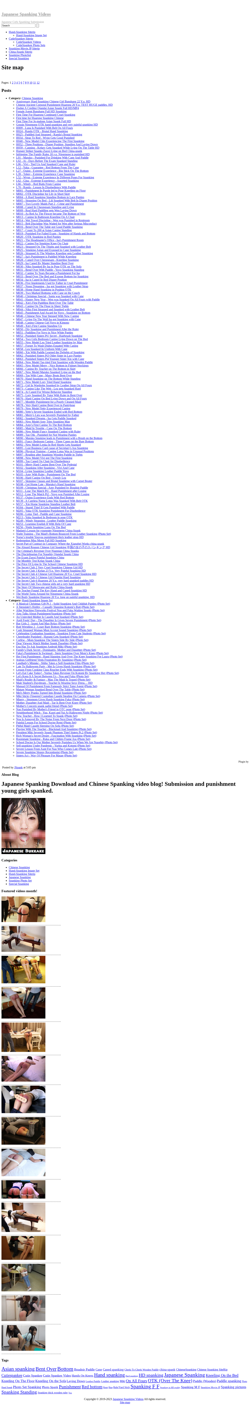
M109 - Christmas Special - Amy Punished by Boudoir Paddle (52, 487)
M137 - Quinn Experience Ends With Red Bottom (45, 497)
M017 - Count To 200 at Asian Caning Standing (44, 230)
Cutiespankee (11, 1375)
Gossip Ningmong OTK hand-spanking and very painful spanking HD (57, 124)
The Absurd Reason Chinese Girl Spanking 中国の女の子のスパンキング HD (63, 547)
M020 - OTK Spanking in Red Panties (38, 236)
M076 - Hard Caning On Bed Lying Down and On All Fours (51, 398)
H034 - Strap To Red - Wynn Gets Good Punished (45, 137)
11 (34, 82)
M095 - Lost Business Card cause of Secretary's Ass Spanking (52, 448)
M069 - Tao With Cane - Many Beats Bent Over (44, 375)
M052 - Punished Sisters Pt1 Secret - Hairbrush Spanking (49, 335)
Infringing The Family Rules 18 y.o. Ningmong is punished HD (53, 154)
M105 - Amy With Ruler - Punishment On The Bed (46, 474)
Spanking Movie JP (210, 1387)
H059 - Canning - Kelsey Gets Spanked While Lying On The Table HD (57, 147)
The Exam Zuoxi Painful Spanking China (40, 557)
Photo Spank (50, 1387)
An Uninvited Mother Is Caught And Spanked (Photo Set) (49, 616)
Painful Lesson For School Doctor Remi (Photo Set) (46, 722)
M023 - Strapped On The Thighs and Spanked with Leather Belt (53, 246)
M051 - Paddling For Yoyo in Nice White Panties (44, 332)
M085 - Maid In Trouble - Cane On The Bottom (44, 428)
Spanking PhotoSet (20, 55)
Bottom (65, 1369)
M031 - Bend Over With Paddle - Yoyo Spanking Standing (50, 269)
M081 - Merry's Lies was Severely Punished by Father (47, 415)
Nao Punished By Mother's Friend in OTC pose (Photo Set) (50, 709)
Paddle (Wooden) (204, 1381)
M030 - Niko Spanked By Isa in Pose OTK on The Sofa (48, 266)
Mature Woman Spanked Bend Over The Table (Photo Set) (50, 689)
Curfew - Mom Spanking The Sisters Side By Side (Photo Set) (52, 640)
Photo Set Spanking (27, 1387)
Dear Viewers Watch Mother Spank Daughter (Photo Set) (49, 643)
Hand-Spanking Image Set (31, 35)
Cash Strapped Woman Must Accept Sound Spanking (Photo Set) (54, 630)
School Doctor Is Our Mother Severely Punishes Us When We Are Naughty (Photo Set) (67, 742)
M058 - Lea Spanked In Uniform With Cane (41, 349)
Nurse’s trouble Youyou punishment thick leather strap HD (50, 537)
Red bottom (92, 1386)
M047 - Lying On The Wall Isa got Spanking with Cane (48, 319)
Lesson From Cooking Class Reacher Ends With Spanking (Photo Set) (57, 669)
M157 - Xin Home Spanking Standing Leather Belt (45, 504)
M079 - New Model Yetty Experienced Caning (43, 408)
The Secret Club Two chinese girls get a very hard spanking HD (53, 583)
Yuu (70, 1393)
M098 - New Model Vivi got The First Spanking (44, 457)
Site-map (125, 1402)
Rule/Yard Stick (121, 1387)
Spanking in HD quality (170, 1387)
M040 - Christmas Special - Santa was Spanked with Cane (50, 296)
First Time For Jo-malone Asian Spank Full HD (43, 121)
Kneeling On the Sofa (50, 1381)
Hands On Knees (82, 1375)
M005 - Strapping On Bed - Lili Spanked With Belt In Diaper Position (56, 200)
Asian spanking (18, 1369)
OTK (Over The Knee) (170, 1380)
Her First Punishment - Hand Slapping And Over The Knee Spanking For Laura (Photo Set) (69, 656)
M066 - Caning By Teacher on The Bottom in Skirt (45, 368)
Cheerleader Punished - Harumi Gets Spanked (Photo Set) (49, 636)
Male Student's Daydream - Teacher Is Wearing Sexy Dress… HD (54, 682)
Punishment (70, 1386)
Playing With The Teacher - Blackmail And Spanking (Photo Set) (54, 729)
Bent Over (46, 1369)
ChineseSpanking (186, 1369)
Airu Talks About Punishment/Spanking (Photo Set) (46, 613)
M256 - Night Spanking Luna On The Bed (41, 527)
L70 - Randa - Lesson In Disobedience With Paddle (46, 187)
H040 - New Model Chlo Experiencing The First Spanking (50, 141)
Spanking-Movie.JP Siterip (24, 48)
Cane (99, 1369)
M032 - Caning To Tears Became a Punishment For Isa (48, 273)
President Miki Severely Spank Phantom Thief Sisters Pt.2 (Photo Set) (56, 732)
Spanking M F (190, 1387)
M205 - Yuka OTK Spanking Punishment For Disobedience (50, 510)
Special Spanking (19, 58)
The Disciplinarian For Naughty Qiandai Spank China (47, 554)
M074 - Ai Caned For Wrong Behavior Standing (44, 391)
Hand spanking (109, 1375)
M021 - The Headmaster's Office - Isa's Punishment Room (50, 240)
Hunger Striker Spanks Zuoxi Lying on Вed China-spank (49, 151)
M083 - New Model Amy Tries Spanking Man (43, 421)
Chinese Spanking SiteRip (212, 1369)
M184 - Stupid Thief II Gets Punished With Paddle (45, 507)
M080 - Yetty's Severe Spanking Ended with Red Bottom (49, 411)
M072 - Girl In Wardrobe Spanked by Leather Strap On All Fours (54, 385)
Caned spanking (113, 1369)
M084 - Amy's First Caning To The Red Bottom (44, 424)
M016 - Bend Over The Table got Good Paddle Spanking (49, 226)
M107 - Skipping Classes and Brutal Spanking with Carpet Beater (54, 481)
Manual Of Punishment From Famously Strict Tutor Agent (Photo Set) (56, 686)
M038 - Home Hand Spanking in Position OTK (43, 289)
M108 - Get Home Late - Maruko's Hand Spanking (45, 484)
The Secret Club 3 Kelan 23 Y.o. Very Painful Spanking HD (51, 570)
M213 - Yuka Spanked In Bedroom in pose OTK (44, 517)
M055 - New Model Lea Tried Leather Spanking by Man (49, 342)
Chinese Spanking (32, 98)
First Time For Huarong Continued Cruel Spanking (45, 114)
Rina (111, 1387)
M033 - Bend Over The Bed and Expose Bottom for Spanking (52, 276)
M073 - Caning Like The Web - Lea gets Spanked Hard (48, 388)
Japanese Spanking (20, 877)
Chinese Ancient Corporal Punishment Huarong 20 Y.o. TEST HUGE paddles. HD (64, 104)
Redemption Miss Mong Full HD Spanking (41, 540)
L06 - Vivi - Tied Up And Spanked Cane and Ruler (45, 164)
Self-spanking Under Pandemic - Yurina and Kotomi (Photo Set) (53, 745)
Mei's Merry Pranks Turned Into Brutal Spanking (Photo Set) (51, 692)
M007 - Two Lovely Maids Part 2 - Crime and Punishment (50, 203)
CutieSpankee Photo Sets (30, 45)
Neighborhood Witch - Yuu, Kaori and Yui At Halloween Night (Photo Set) (59, 712)
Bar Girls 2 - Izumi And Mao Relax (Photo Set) (43, 623)
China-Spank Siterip (20, 51)
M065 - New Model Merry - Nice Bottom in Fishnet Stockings (52, 365)
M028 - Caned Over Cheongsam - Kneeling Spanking (47, 259)
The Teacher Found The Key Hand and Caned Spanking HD (51, 590)
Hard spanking (132, 1376)
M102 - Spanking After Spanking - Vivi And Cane (45, 467)
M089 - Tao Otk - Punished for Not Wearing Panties (46, 434)
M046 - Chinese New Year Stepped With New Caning (47, 316)
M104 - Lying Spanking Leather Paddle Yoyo (42, 471)
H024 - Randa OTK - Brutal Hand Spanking (42, 131)
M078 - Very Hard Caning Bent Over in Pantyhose (45, 405)
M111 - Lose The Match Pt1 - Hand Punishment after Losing (51, 490)
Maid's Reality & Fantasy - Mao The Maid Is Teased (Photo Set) (53, 679)
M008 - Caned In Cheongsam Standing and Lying (45, 207)
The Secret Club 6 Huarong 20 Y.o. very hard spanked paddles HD (55, 580)
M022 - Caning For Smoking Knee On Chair (42, 243)
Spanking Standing (19, 1391)
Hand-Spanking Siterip (22, 32)
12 (38, 82)
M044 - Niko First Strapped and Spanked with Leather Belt (50, 309)
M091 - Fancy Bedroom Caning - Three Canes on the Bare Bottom (55, 441)
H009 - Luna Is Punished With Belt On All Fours (44, 127)
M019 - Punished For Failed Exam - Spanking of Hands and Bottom (55, 233)
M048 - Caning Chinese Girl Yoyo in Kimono (42, 322)
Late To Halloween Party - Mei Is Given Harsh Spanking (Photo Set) (56, 666)
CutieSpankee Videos (28, 41)
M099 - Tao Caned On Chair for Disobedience (43, 461)
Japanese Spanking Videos (26, 14)
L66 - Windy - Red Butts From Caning (38, 184)
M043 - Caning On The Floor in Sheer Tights (42, 306)
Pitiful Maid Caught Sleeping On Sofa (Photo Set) (45, 725)
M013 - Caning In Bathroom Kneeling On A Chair (45, 217)
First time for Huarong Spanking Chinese (40, 118)
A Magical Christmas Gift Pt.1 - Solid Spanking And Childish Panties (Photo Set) (63, 603)
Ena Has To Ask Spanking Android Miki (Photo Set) (46, 646)
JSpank (18, 767)
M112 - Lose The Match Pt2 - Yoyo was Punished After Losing (52, 494)
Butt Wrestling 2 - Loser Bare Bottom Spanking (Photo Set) (50, 626)
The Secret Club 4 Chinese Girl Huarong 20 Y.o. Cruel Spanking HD (56, 574)
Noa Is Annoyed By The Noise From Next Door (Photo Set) (51, 719)
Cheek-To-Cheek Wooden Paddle (141, 1369)
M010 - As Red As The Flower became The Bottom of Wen (50, 213)
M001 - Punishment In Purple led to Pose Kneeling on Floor (51, 190)
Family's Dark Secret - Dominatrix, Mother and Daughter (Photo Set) (56, 649)
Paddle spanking (229, 1381)
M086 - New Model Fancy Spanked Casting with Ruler (48, 431)
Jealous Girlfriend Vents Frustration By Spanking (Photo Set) (51, 659)
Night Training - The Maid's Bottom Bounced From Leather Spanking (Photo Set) (63, 533)
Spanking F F (144, 1386)
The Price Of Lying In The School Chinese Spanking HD (49, 564)
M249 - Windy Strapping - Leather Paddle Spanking (46, 520)
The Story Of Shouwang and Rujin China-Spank (44, 587)
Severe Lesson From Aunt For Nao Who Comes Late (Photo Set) (54, 748)
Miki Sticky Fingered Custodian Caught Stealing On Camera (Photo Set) (58, 696)
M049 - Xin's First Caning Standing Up (39, 325)
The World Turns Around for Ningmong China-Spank (47, 593)
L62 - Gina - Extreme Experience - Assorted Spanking (47, 180)
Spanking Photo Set (20, 880)
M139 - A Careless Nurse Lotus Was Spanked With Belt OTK (52, 500)
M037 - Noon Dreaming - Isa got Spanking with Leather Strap (52, 286)
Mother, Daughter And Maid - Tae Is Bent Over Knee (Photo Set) (54, 702)
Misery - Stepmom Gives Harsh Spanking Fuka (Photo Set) (50, 699)
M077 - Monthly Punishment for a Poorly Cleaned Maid (48, 401)
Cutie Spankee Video (57, 1375)
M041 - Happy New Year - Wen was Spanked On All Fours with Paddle (58, 299)
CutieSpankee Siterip (21, 38)
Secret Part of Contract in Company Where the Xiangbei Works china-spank (60, 543)
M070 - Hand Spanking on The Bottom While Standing (48, 378)
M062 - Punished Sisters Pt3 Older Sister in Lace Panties (49, 355)
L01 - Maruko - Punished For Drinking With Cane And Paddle (52, 157)
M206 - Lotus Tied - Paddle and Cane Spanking (44, 514)
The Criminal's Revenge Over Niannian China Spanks (47, 550)
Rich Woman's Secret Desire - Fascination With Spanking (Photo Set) (56, 735)
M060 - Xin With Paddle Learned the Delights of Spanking (50, 352)
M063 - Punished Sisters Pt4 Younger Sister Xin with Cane (50, 358)
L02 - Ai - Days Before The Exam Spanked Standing (47, 160)
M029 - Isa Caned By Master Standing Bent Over (45, 263)
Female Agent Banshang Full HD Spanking (41, 111)
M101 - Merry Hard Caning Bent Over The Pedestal (46, 464)
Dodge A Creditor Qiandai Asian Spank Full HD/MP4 (47, 108)
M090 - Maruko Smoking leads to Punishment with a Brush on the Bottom (59, 438)
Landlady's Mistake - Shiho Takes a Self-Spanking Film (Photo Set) (55, 663)
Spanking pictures (233, 1387)
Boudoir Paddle (84, 1369)
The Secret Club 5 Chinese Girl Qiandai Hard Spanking (48, 577)
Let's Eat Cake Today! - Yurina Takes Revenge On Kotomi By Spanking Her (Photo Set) (67, 673)
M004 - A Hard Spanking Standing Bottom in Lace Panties (50, 197)
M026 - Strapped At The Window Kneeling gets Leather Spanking (54, 253)
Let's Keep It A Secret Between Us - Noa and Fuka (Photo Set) (52, 676)
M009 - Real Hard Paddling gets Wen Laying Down (46, 210)
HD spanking (151, 1375)
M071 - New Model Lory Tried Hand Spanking (43, 382)
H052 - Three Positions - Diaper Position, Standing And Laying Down (57, 144)
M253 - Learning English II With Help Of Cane (43, 523)
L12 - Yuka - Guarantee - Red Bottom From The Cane (47, 167)
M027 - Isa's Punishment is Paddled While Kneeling (46, 256)
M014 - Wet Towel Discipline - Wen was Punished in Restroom (53, 220)
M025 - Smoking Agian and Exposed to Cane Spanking (48, 250)
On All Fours (136, 1380)
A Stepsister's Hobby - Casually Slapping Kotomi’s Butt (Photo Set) (55, 607)
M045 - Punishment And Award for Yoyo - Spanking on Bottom (53, 312)
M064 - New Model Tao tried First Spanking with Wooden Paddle (54, 362)
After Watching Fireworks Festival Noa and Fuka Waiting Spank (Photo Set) (60, 610)
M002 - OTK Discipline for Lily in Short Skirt (43, 193)
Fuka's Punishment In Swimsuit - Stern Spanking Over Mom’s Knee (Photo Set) (62, 653)
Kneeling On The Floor (18, 1381)
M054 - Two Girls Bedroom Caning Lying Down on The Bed (52, 339)
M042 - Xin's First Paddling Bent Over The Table (45, 302)
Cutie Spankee (32, 1375)
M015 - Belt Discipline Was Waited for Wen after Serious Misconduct (56, 223)
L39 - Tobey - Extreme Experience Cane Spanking (45, 174)
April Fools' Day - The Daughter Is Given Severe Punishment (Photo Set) (58, 620)
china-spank (167, 1369)
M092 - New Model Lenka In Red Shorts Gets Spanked (48, 444)
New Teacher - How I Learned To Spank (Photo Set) (46, 715)
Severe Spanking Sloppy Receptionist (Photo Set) (44, 752)
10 (30, 82)
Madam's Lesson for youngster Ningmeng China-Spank (48, 530)
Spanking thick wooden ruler (53, 1392)
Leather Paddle (93, 1381)
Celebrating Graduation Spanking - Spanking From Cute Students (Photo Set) (61, 633)
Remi (105, 1387)
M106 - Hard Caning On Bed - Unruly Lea (41, 477)
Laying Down (76, 1381)
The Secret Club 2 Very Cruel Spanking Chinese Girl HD (49, 567)
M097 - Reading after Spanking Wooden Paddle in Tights (49, 454)
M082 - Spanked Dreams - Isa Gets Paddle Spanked (46, 418)
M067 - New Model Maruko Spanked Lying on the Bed (48, 372)
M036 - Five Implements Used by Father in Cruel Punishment (51, 283)
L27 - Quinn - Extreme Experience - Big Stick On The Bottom (52, 170)
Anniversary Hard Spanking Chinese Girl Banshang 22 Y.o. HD (53, 101)
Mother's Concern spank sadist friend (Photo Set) (44, 706)
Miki (122, 1381)
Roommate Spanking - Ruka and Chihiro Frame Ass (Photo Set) (53, 739)
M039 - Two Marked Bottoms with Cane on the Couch (48, 292)
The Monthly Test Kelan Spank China (38, 560)
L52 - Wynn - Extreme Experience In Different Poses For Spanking (55, 177)
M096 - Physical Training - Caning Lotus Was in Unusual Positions (55, 451)
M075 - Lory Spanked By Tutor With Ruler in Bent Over (49, 395)
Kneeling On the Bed (222, 1375)
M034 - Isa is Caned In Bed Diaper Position (41, 279)
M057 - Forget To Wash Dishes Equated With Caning (47, 345)
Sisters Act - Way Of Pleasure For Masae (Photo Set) (46, 755)
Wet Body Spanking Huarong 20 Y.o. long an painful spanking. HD (55, 597)
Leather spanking (110, 1381)
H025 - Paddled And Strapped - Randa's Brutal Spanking (49, 134)
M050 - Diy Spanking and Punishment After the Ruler (47, 329)
